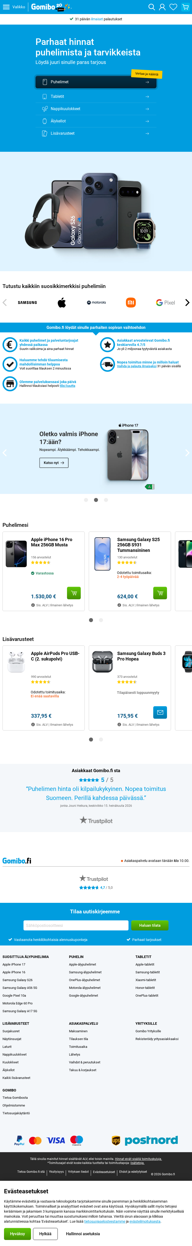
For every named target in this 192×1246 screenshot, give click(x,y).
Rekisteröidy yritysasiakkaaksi (157, 1039)
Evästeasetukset (104, 1172)
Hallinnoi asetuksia (83, 1233)
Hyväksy (17, 1233)
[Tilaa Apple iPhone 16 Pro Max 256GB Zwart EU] (74, 593)
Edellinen (5, 303)
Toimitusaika (78, 1047)
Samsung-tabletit (148, 972)
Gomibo (9, 1090)
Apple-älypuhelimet (82, 964)
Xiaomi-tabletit (146, 980)
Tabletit (144, 957)
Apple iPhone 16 (13, 972)
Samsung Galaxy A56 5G (19, 988)
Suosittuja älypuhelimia (25, 957)
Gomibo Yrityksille (148, 1031)
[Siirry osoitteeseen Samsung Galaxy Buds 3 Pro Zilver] (160, 712)
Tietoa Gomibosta (15, 1098)
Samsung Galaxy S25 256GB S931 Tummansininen (138, 545)
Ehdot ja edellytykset (133, 1172)
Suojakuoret (11, 1031)
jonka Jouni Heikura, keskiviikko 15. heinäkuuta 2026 (96, 806)
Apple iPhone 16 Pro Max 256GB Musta (51, 542)
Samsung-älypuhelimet (85, 972)
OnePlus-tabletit (147, 995)
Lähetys (74, 1054)
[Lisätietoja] (33, 605)
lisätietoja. (137, 1163)
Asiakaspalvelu (83, 1023)
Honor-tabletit (145, 988)
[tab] (96, 820)
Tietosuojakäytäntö (16, 1113)
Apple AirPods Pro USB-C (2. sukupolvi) (55, 656)
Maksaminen (78, 1031)
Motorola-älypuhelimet (84, 988)
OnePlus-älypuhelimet (84, 980)
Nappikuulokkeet (14, 1054)
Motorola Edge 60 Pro (17, 1003)
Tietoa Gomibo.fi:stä (31, 1172)
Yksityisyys (56, 1172)
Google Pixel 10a (14, 995)
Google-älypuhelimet (83, 995)
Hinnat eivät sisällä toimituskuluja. (138, 1159)
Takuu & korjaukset (82, 1070)
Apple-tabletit (145, 964)
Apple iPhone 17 (13, 964)
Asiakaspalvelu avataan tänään (157, 861)
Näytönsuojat (11, 1039)
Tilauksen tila (78, 1039)
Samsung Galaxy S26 (17, 980)
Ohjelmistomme (13, 1105)
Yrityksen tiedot (78, 1172)
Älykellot (8, 1070)
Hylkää (45, 1233)
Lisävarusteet (15, 1023)
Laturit (7, 1047)
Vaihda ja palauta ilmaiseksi (136, 366)
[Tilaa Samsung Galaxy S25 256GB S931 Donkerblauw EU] (160, 593)
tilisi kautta (67, 386)
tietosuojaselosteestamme (104, 1221)
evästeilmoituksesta (145, 1221)
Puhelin (76, 957)
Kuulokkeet (10, 1062)
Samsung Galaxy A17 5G (19, 1011)
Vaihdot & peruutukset (84, 1062)
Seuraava (187, 303)
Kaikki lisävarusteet (16, 1078)
